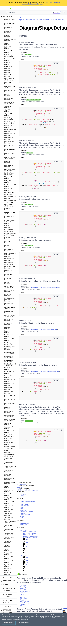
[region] (33, 619)
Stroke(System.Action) (27, 362)
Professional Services (26, 511)
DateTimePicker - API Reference (9, 173)
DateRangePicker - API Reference (9, 169)
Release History (24, 505)
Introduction (8, 577)
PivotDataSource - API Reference (9, 360)
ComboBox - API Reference (9, 142)
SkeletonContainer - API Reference (9, 447)
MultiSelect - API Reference (9, 304)
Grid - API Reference (7, 246)
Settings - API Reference (8, 439)
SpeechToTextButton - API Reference (10, 467)
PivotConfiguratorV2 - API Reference (9, 353)
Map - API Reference (7, 283)
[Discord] (24, 553)
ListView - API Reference (8, 275)
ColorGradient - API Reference (10, 130)
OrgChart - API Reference (8, 320)
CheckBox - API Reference (8, 99)
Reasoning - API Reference (9, 412)
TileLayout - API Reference (8, 518)
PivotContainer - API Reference (9, 356)
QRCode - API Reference (8, 392)
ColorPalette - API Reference (9, 134)
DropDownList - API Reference (10, 197)
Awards (22, 588)
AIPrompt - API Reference (8, 28)
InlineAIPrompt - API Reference (9, 263)
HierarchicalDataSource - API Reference (10, 255)
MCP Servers (21, 490)
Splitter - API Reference (8, 475)
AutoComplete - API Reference (10, 39)
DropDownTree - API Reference (9, 205)
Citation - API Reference (8, 126)
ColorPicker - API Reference (9, 138)
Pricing (22, 495)
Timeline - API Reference (8, 526)
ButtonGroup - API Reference (9, 67)
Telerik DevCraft (21, 484)
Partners (22, 513)
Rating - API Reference (7, 408)
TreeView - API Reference (8, 561)
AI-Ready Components (31, 490)
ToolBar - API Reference (8, 542)
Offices (22, 594)
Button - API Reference (7, 63)
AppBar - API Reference (8, 32)
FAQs (21, 517)
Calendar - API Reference (8, 71)
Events (22, 516)
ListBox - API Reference (8, 271)
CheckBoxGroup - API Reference (9, 102)
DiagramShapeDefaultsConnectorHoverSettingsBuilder (44, 287)
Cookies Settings (24, 623)
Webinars (23, 510)
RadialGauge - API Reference (9, 396)
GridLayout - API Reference (9, 250)
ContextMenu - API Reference (9, 150)
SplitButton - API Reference (9, 471)
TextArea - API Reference (8, 510)
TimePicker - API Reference (9, 530)
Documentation (24, 504)
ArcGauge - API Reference (8, 36)
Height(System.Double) (27, 237)
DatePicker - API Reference (9, 165)
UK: (29, 533)
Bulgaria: (30, 536)
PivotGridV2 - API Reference (9, 372)
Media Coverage (25, 591)
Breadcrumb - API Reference (9, 59)
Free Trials (23, 494)
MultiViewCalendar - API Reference (9, 308)
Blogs (21, 508)
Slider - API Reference (7, 451)
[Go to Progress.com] (22, 575)
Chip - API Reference (7, 110)
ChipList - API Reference (8, 114)
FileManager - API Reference (9, 217)
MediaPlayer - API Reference (9, 290)
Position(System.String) (27, 140)
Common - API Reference (8, 146)
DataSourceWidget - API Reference (9, 158)
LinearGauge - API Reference (9, 267)
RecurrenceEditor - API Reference (9, 416)
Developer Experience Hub (28, 501)
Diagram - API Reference (8, 177)
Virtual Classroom (25, 514)
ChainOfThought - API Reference (9, 79)
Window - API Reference (8, 569)
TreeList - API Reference (8, 553)
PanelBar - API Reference (8, 335)
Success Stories (24, 523)
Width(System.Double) (27, 197)
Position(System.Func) (27, 87)
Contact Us (23, 530)
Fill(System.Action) (26, 320)
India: (30, 534)
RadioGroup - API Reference (9, 404)
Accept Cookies (8, 623)
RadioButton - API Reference (9, 400)
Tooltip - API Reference (7, 549)
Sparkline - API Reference (8, 463)
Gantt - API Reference (7, 242)
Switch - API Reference (7, 494)
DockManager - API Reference (10, 185)
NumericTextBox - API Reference (9, 316)
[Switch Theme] (64, 12)
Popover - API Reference (8, 376)
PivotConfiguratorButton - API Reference (9, 348)
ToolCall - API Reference (8, 545)
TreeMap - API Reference (8, 557)
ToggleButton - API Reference (9, 538)
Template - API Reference (8, 506)
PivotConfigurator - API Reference (9, 343)
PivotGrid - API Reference (8, 368)
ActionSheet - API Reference (9, 24)
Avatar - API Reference (7, 43)
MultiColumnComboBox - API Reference (9, 299)
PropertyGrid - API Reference (9, 388)
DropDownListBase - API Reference (10, 201)
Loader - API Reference (8, 279)
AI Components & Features (9, 589)
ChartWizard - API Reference (9, 91)
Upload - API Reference (8, 565)
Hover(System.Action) (27, 278)
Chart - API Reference (7, 83)
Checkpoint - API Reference (9, 106)
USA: (30, 531)
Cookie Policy (32, 617)
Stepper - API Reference (8, 486)
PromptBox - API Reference (9, 384)
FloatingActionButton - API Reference (10, 234)
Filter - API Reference (7, 226)
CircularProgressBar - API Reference (10, 122)
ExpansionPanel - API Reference (9, 213)
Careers (22, 593)
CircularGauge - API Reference (9, 118)
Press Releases (24, 590)
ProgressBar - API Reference (9, 380)
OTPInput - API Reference (8, 323)
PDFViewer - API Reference (9, 339)
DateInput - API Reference (8, 162)
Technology (23, 587)
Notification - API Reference (9, 312)
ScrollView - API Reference (9, 431)
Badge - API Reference (7, 47)
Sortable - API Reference (8, 459)
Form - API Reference (7, 238)
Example (23, 59)
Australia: (31, 537)
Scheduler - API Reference (8, 427)
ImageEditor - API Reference (9, 259)
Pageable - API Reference (8, 327)
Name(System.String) (27, 42)
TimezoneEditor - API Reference (9, 534)
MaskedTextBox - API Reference (9, 287)
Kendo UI (19, 487)
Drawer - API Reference (8, 189)
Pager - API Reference (7, 331)
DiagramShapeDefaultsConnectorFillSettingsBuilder (43, 329)
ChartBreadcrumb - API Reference (9, 87)
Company (23, 585)
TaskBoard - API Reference (9, 502)
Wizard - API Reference (8, 573)
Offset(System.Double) (27, 404)
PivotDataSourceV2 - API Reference (10, 364)
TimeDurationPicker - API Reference (10, 522)
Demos (22, 503)
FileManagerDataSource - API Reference (9, 222)
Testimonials (23, 524)
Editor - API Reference (7, 209)
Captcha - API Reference (8, 75)
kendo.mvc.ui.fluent (32, 19)
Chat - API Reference (7, 95)
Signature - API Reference (8, 443)
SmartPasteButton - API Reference (10, 455)
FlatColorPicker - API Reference (9, 230)
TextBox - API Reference (8, 514)
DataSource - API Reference (9, 154)
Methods (23, 36)
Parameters (24, 52)
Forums (22, 507)
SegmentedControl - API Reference (9, 435)
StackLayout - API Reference (9, 482)
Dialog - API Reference (7, 181)
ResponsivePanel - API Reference (9, 419)
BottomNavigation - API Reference (9, 55)
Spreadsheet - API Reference (9, 479)
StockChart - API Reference (9, 490)
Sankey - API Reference (8, 423)
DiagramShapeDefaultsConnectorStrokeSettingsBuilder (44, 371)
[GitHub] (24, 551)
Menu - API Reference (7, 294)
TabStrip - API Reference (8, 498)
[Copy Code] (61, 63)
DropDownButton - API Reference (9, 193)
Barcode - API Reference (8, 51)
